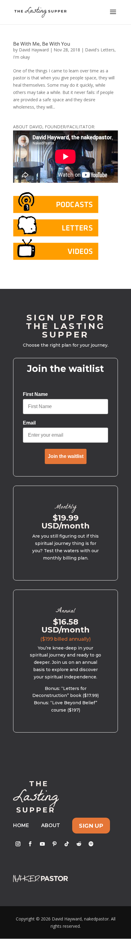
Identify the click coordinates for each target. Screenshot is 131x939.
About (50, 825)
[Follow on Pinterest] (54, 844)
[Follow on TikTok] (67, 844)
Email (29, 422)
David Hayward (34, 50)
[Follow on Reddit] (79, 844)
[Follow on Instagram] (18, 844)
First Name (35, 394)
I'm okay (21, 57)
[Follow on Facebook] (30, 844)
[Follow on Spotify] (91, 844)
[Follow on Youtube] (42, 844)
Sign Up (91, 825)
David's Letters (100, 50)
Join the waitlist (65, 456)
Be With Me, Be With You (41, 43)
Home (21, 825)
